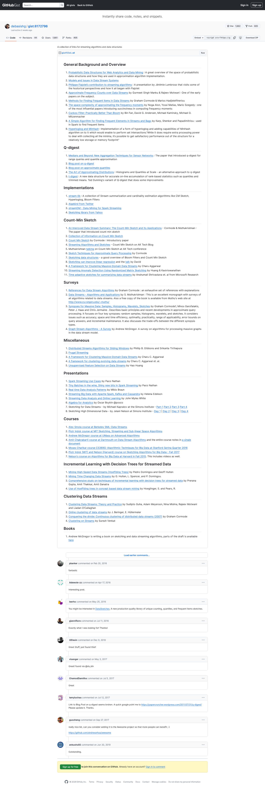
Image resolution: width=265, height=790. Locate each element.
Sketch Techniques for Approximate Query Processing (100, 253)
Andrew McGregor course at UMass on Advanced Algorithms (104, 435)
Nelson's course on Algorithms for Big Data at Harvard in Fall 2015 (107, 456)
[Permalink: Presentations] (61, 373)
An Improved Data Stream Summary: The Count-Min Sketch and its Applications (115, 228)
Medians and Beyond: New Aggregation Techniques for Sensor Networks (111, 155)
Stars (51, 37)
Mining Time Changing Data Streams (90, 476)
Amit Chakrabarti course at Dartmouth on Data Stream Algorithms (107, 439)
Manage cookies (159, 782)
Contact (145, 782)
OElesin (73, 640)
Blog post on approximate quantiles (89, 167)
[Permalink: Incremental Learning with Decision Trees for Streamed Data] (61, 464)
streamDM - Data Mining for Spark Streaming (95, 208)
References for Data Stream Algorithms (91, 290)
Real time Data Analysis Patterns (87, 389)
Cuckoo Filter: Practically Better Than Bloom (94, 112)
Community (128, 782)
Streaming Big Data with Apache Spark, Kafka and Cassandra (104, 393)
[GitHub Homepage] (66, 782)
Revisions (30, 37)
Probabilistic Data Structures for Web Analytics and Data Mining (106, 72)
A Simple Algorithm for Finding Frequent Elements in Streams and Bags (110, 120)
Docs (138, 782)
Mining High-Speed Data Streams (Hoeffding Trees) (99, 472)
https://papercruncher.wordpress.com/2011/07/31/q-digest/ (171, 704)
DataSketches (102, 608)
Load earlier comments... (137, 555)
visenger (73, 659)
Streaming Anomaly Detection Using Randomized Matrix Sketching (107, 270)
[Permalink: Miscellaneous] (61, 340)
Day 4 (184, 411)
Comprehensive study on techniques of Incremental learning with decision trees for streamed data (126, 480)
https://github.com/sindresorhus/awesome (90, 732)
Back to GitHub (85, 5)
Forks (71, 37)
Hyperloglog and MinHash (84, 128)
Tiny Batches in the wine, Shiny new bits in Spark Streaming (103, 385)
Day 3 (175, 411)
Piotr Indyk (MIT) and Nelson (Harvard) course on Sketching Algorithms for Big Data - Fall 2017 (124, 452)
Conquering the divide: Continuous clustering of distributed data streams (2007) (115, 516)
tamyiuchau (75, 697)
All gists (71, 5)
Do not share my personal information (184, 782)
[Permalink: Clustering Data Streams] (61, 496)
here (71, 540)
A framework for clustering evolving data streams (97, 361)
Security (109, 782)
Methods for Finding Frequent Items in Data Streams (99, 100)
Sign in (244, 5)
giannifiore (75, 620)
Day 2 (166, 411)
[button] (234, 38)
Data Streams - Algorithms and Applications (94, 294)
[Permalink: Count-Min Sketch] (61, 220)
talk (127, 261)
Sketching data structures (83, 257)
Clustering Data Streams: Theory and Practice (95, 504)
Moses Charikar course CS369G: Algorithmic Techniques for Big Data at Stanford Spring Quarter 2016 (128, 447)
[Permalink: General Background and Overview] (61, 64)
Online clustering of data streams (88, 512)
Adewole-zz (75, 582)
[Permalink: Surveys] (61, 282)
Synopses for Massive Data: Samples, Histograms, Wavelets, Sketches (109, 306)
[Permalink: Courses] (61, 419)
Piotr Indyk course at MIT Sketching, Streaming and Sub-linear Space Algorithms (115, 431)
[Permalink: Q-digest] (61, 147)
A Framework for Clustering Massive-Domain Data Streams (103, 266)
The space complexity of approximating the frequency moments (106, 104)
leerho (72, 601)
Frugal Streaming (78, 352)
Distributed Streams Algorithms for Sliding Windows (99, 348)
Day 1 (157, 411)
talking (90, 248)
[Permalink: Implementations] (61, 188)
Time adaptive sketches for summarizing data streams (100, 274)
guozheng (74, 720)
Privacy (100, 782)
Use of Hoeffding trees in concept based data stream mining (104, 488)
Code (12, 37)
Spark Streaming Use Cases (85, 381)
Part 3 (175, 406)
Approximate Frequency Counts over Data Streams (98, 92)
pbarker (73, 563)
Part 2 (167, 406)
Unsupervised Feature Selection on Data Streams (97, 365)
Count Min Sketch (79, 240)
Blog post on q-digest (81, 163)
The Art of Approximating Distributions (91, 172)
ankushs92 (75, 744)
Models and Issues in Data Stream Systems (94, 80)
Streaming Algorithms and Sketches (89, 244)
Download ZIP (252, 37)
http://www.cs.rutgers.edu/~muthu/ (89, 301)
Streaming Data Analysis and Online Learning (95, 398)
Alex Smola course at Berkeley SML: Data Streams (98, 426)
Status (118, 782)
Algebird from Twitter (81, 203)
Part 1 (159, 406)
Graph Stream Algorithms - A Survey (90, 328)
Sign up (256, 5)
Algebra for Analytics (81, 402)
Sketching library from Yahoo (86, 212)
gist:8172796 (38, 26)
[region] (132, 302)
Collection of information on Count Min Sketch (96, 236)
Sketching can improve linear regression (92, 261)
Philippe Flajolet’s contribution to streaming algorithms (100, 84)
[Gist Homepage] (11, 5)
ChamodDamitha (78, 678)
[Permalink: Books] (61, 528)
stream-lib (74, 195)
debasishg (18, 26)
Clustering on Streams (81, 520)
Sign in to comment (155, 766)
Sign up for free (70, 766)
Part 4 (183, 406)
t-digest (73, 176)
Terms (91, 782)
